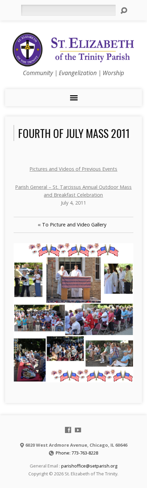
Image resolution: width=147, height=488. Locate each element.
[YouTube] (78, 430)
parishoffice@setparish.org (89, 466)
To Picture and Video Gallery (74, 224)
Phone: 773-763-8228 (77, 453)
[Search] (123, 10)
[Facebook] (68, 430)
